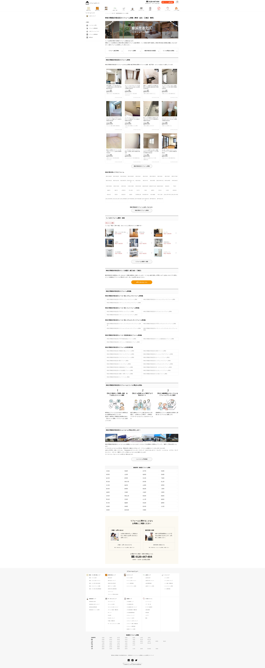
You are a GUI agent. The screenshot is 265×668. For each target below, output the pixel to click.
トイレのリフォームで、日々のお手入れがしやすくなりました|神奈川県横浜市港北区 (169, 121)
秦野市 (152, 190)
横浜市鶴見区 (116, 176)
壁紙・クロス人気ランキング (94, 580)
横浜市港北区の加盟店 (150, 50)
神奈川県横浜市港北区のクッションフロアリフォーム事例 (158, 354)
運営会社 (113, 655)
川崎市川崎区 (131, 186)
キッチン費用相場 (130, 583)
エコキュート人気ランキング (132, 620)
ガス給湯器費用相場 (130, 612)
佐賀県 (108, 506)
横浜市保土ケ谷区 (130, 181)
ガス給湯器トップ (130, 601)
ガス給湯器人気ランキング (132, 607)
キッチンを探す (130, 577)
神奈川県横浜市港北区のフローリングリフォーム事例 (120, 354)
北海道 (108, 471)
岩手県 (144, 471)
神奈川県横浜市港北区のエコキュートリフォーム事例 (157, 370)
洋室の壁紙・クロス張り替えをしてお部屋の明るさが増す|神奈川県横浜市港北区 (113, 81)
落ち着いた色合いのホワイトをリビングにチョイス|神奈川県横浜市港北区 (169, 153)
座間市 (116, 194)
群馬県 (126, 478)
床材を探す (110, 577)
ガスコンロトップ (111, 601)
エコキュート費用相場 (131, 626)
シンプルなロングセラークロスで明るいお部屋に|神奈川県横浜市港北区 (132, 153)
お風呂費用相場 (148, 583)
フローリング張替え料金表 (113, 594)
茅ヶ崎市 (131, 190)
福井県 (126, 485)
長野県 (162, 485)
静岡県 (126, 488)
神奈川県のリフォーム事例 (142, 210)
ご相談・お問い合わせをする (124, 544)
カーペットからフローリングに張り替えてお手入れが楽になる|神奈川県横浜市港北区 (132, 82)
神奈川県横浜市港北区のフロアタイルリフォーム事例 (120, 357)
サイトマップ (151, 655)
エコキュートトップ (130, 615)
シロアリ (147, 615)
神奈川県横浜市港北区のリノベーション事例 (118, 377)
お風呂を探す (148, 577)
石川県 (108, 485)
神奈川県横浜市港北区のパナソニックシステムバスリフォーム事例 (124, 302)
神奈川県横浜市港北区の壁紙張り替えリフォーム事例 (120, 350)
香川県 (108, 502)
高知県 (144, 502)
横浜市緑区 (160, 176)
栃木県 (108, 478)
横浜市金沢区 (116, 180)
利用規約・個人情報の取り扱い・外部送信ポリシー (125, 655)
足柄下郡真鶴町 (138, 198)
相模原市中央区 (152, 186)
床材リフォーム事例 (112, 586)
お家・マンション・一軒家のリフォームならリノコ (132, 663)
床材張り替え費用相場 (112, 588)
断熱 (146, 618)
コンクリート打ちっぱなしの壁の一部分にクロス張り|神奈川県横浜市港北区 (169, 81)
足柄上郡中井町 (167, 194)
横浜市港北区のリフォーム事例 (142, 166)
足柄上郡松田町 (108, 198)
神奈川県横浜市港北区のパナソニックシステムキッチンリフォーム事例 (160, 329)
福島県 (144, 474)
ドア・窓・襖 (148, 604)
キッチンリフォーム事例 (131, 586)
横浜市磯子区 (123, 180)
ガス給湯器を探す (130, 604)
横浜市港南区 (109, 176)
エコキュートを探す (130, 618)
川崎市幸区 (123, 186)
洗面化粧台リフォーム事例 (94, 609)
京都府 (126, 492)
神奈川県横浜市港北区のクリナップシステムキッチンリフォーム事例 (124, 324)
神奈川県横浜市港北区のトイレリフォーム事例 (119, 364)
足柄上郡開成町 (123, 198)
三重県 (162, 488)
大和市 (167, 190)
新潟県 (144, 481)
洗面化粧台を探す (92, 601)
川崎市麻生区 (175, 180)
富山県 (162, 481)
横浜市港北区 (109, 180)
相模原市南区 (160, 186)
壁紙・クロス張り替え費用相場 (95, 588)
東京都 (108, 481)
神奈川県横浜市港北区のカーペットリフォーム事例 (156, 357)
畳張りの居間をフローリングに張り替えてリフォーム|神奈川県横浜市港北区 (113, 154)
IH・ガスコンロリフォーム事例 (114, 623)
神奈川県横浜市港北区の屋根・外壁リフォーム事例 (120, 373)
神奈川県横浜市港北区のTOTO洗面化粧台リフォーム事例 (121, 338)
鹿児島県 (126, 510)
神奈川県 (126, 481)
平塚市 (174, 186)
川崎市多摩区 (167, 180)
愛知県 (144, 488)
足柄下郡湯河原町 (145, 199)
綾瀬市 (130, 194)
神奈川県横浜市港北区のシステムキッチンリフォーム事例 (158, 364)
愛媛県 (126, 502)
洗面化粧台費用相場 (93, 607)
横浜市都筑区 (123, 176)
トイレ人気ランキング (168, 580)
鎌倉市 (108, 190)
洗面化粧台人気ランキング (94, 604)
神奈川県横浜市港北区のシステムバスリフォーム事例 (157, 360)
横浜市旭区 (167, 176)
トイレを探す (166, 577)
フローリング (110, 591)
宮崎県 (108, 510)
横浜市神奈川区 (160, 180)
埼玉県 (144, 478)
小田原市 (123, 190)
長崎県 (126, 506)
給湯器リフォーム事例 (131, 629)
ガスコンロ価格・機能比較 (113, 609)
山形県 (126, 474)
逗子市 (138, 190)
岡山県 (108, 499)
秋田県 (108, 474)
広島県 (126, 499)
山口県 (144, 499)
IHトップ (109, 612)
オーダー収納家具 (148, 607)
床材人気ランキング (112, 580)
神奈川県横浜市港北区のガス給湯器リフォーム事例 (120, 370)
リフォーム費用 (132, 50)
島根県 (162, 495)
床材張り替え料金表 (112, 583)
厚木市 (160, 190)
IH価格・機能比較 (111, 620)
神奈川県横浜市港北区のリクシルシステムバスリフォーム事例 (159, 299)
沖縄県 (144, 510)
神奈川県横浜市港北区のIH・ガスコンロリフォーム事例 (157, 367)
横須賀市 (167, 186)
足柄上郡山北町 (116, 198)
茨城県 (162, 474)
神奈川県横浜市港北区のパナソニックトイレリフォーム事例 (122, 314)
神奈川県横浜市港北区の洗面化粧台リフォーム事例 (120, 367)
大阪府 (144, 492)
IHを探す (109, 615)
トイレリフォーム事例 (168, 586)
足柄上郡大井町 (174, 194)
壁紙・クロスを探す (93, 577)
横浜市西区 (152, 180)
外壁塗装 (147, 612)
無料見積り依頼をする (159, 544)
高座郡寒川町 (145, 194)
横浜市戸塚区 (175, 176)
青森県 (126, 471)
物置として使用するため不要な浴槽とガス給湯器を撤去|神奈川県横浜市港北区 (151, 81)
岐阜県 (108, 488)
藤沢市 (116, 190)
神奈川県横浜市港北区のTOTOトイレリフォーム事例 (120, 311)
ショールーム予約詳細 (141, 459)
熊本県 (144, 506)
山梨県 (144, 485)
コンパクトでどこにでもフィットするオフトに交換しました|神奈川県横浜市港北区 (113, 121)
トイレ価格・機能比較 (168, 583)
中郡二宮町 (160, 194)
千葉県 (162, 478)
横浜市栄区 (145, 176)
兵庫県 (162, 492)
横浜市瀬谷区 (153, 176)
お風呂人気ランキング (149, 580)
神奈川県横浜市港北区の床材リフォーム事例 (154, 350)
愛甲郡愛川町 (153, 198)
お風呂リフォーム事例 (149, 586)
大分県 (162, 506)
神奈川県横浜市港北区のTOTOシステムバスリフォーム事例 (122, 299)
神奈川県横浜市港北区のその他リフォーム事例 (155, 373)
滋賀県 (108, 492)
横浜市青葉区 (131, 176)
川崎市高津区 (138, 186)
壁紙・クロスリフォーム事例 (94, 586)
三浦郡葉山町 (138, 194)
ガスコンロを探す (111, 604)
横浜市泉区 (138, 176)
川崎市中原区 (116, 186)
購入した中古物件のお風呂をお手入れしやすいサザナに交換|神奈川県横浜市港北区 (151, 121)
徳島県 (162, 499)
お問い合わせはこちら (141, 282)
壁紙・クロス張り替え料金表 (94, 583)
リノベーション (148, 601)
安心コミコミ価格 (110, 222)
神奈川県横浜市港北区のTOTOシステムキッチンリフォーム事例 (159, 323)
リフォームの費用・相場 (142, 261)
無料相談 (168, 2)
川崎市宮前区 (109, 186)
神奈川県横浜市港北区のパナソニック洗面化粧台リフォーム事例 (123, 342)
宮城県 (162, 471)
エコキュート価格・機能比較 (132, 623)
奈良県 (108, 495)
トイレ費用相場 (167, 588)
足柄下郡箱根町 (130, 198)
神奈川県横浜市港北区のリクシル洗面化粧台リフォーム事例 (158, 338)
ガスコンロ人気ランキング (113, 607)
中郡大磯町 (152, 194)
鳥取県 (144, 495)
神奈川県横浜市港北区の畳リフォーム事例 (117, 360)
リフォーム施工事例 (114, 50)
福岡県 (162, 502)
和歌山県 (126, 495)
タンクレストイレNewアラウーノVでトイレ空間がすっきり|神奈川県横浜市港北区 (132, 122)
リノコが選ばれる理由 (168, 50)
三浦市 (145, 190)
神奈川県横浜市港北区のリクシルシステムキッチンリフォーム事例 (124, 328)
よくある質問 (145, 655)
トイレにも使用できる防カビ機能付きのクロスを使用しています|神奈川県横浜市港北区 (151, 154)
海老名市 (109, 194)
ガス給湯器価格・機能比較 (132, 609)
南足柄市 (123, 194)
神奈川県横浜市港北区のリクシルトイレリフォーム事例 (157, 311)
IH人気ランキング (111, 618)
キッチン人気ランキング (131, 580)
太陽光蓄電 (147, 609)
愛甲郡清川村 (160, 198)
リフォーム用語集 (138, 655)
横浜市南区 (138, 180)
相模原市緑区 (145, 186)
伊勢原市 (175, 190)
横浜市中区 (145, 180)
